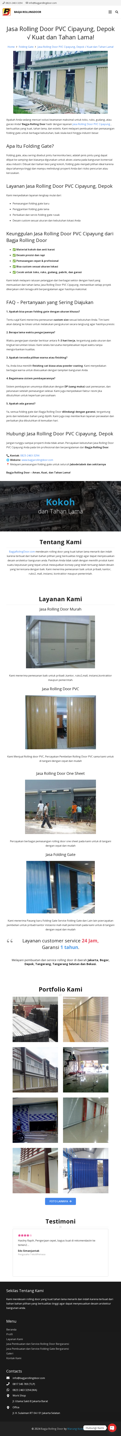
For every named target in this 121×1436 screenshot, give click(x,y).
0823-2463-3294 (30, 455)
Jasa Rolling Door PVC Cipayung (91, 124)
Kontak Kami (13, 1358)
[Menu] (110, 12)
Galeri (9, 1353)
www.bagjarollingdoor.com (37, 460)
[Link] (7, 12)
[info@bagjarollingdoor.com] (9, 1378)
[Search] (117, 12)
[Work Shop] (9, 1396)
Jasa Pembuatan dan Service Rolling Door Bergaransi (37, 1344)
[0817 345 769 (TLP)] (9, 1384)
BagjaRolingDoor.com (22, 551)
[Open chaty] (112, 1428)
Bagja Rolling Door (52, 1428)
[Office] (9, 1408)
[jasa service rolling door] (85, 1170)
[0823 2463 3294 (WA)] (9, 1390)
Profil (9, 1334)
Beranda (11, 1329)
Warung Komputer (78, 1428)
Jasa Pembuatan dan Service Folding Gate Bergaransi (37, 1348)
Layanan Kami (14, 1339)
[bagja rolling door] (35, 1019)
